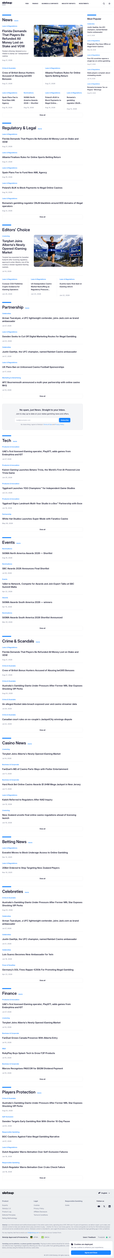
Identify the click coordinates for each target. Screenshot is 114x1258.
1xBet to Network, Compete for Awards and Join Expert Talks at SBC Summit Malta (38, 585)
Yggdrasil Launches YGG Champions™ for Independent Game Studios (38, 488)
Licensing (6, 236)
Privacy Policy (59, 424)
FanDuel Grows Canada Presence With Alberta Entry (30, 1038)
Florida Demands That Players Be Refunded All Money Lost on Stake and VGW (14, 38)
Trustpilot (104, 1237)
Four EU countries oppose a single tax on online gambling (98, 59)
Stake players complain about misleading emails (98, 74)
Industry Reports (68, 3)
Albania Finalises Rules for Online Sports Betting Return (62, 74)
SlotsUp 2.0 (6, 1208)
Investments (84, 3)
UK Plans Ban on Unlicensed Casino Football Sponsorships (33, 367)
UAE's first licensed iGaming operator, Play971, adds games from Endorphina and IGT (36, 453)
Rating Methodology (9, 1218)
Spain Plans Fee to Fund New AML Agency (10, 100)
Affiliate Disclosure (40, 1212)
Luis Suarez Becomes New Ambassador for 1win (27, 954)
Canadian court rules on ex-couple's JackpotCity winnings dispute (37, 719)
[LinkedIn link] (109, 1206)
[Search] (104, 3)
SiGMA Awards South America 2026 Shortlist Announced (32, 617)
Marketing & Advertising (11, 378)
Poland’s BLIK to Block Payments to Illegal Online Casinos (53, 100)
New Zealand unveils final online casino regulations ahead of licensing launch (39, 816)
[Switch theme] (109, 3)
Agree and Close (91, 1253)
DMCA (47, 1237)
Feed (27, 3)
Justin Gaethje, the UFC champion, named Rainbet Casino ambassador (39, 351)
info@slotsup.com (33, 1232)
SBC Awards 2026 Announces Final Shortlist (25, 568)
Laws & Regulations (9, 26)
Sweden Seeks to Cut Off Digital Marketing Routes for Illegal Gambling (39, 336)
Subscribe (65, 420)
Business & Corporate (50, 3)
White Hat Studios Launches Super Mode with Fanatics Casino (35, 518)
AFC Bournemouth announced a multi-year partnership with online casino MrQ (41, 384)
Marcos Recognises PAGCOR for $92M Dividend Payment (32, 1068)
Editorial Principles (8, 1215)
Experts (5, 1205)
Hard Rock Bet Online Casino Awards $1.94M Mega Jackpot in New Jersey (41, 784)
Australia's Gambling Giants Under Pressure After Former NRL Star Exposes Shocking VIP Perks (42, 687)
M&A (4, 1048)
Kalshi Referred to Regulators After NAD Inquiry (27, 799)
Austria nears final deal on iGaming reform (71, 285)
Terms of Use (48, 424)
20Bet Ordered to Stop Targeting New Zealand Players (31, 868)
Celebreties (6, 313)
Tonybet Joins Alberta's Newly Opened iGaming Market (14, 246)
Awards (5, 598)
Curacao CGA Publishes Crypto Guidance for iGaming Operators (12, 287)
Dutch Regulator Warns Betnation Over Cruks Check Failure (33, 1167)
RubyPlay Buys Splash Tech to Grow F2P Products (28, 1053)
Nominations (29, 93)
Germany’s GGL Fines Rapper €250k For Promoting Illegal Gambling (37, 969)
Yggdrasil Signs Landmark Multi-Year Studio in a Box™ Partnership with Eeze (42, 503)
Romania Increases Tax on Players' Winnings (97, 88)
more (16, 21)
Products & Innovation (10, 447)
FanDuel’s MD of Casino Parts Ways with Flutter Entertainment (35, 769)
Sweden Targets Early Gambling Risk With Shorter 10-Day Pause (36, 1121)
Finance (35, 3)
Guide (67, 1205)
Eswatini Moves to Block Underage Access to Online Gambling (35, 852)
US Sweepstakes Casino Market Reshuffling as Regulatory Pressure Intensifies (41, 287)
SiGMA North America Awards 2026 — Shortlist (31, 100)
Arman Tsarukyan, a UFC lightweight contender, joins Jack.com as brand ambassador (40, 320)
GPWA (35, 1237)
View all (42, 115)
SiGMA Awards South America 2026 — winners (27, 602)
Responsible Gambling (10, 1132)
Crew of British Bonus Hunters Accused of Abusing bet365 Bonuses (18, 75)
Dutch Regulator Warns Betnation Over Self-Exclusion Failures (35, 1152)
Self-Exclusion (7, 1117)
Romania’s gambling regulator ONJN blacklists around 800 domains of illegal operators (74, 100)
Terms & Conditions (41, 1215)
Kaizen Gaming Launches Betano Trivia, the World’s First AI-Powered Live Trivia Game (41, 471)
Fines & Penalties (8, 965)
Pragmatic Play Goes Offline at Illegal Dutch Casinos (98, 45)
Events (4, 579)
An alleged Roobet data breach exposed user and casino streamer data (39, 704)
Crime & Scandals (9, 68)
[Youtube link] (99, 1206)
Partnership (6, 514)
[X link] (104, 1206)
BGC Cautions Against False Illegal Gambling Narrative (30, 1136)
